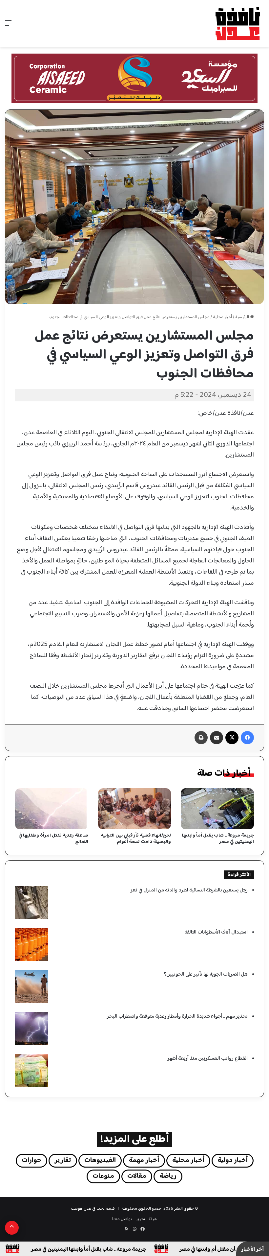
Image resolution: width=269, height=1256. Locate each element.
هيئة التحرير (146, 1219)
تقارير (62, 1160)
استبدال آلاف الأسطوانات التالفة (216, 932)
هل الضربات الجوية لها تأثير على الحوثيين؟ (206, 974)
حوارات (31, 1160)
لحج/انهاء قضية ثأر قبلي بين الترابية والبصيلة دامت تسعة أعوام (136, 839)
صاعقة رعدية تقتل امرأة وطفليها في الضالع (53, 839)
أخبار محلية (222, 317)
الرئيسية (242, 317)
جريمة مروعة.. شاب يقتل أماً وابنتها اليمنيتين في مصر (218, 839)
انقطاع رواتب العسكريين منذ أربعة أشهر (207, 1058)
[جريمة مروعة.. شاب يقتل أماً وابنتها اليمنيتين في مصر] (217, 809)
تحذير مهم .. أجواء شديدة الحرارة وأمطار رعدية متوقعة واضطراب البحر (177, 1016)
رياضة (167, 1176)
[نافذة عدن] (237, 23)
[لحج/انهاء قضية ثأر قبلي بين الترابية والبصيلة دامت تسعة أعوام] (134, 809)
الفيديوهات (100, 1160)
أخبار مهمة (144, 1160)
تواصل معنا (122, 1219)
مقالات (136, 1176)
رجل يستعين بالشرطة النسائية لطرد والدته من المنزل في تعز (189, 890)
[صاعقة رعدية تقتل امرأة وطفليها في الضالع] (51, 809)
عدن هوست (81, 1208)
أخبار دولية (232, 1160)
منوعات (103, 1176)
